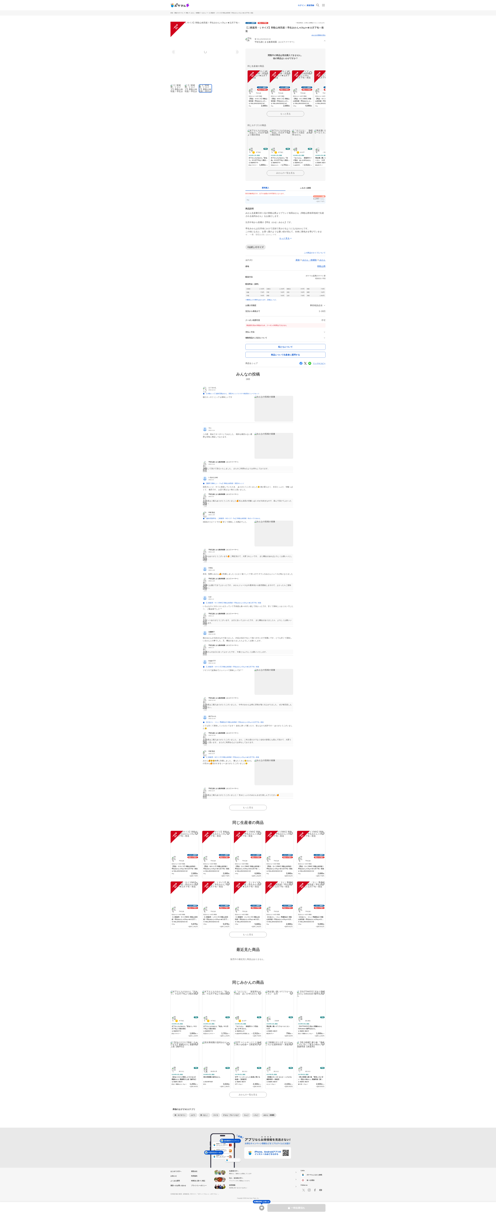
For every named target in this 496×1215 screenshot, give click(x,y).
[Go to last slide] (174, 52)
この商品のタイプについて (315, 253)
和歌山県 (321, 266)
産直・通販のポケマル (177, 13)
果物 (187, 13)
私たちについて (285, 347)
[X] (303, 1190)
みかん (204, 13)
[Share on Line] (309, 363)
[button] (285, 40)
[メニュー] (323, 5)
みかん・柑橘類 (195, 13)
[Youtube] (320, 1190)
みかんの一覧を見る (285, 173)
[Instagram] (309, 1190)
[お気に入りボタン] (266, 72)
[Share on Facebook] (301, 363)
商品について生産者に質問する (285, 355)
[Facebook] (315, 1190)
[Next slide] (237, 52)
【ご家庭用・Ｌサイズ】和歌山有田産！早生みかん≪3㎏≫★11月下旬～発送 (230, 13)
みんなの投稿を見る (319, 35)
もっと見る (285, 114)
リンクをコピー (319, 363)
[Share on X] (305, 363)
